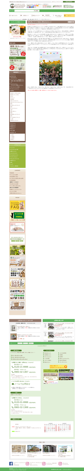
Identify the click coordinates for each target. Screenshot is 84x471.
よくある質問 (46, 358)
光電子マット (13, 160)
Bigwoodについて (47, 352)
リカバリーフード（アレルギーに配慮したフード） (16, 84)
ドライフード (13, 74)
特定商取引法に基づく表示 (56, 469)
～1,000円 (12, 136)
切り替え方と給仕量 (14, 183)
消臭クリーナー (13, 151)
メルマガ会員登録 (62, 352)
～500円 (12, 134)
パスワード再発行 (47, 360)
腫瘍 (11, 106)
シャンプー (12, 147)
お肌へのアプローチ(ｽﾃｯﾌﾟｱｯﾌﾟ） (16, 102)
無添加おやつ (13, 126)
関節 (11, 103)
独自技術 (12, 172)
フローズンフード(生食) (15, 86)
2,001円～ (12, 139)
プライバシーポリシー (67, 469)
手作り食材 (12, 130)
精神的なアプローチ (14, 120)
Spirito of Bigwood (62, 360)
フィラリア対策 (13, 191)
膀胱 (11, 115)
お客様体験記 (13, 180)
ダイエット (12, 97)
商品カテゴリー (47, 362)
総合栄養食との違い (14, 176)
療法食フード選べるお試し (15, 93)
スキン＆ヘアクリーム (14, 158)
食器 (11, 162)
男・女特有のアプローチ (15, 117)
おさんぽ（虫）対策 (14, 149)
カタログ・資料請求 (14, 165)
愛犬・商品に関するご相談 (17, 355)
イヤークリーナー (13, 153)
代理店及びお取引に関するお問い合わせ (19, 359)
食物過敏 (12, 99)
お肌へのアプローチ (14, 100)
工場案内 (61, 354)
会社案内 (61, 356)
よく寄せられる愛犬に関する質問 (16, 178)
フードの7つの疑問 (14, 174)
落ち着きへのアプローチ (15, 105)
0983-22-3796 (62, 456)
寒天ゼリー (12, 128)
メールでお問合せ (22, 384)
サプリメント (13, 123)
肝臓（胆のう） (13, 111)
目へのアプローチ (13, 108)
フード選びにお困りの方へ (15, 185)
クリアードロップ (13, 156)
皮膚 (73, 21)
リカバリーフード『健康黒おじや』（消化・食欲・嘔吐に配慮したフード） (17, 81)
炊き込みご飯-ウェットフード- (13, 77)
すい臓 (11, 118)
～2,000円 (12, 137)
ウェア (11, 164)
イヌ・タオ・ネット (63, 361)
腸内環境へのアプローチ (15, 114)
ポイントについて (47, 356)
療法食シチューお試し (14, 94)
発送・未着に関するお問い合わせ (18, 357)
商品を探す (12, 10)
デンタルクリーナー (14, 154)
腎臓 (11, 112)
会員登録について (47, 354)
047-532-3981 (31, 456)
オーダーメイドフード (14, 88)
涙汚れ (11, 96)
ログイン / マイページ (57, 1)
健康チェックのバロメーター (16, 189)
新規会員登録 (69, 1)
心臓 (11, 109)
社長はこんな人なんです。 (64, 358)
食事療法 (12, 90)
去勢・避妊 (70, 21)
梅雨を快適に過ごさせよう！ (16, 193)
